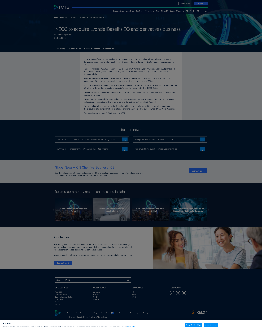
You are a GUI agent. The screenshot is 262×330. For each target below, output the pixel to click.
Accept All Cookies (210, 325)
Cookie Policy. (131, 326)
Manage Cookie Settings (193, 325)
